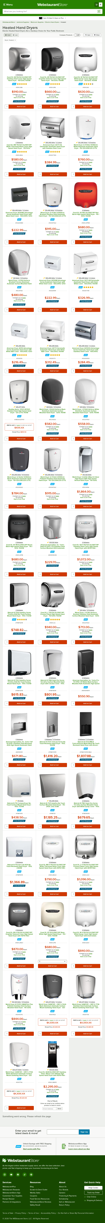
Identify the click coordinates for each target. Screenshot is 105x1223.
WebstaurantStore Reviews (40, 1202)
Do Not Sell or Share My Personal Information (76, 1213)
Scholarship (63, 1199)
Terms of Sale (8, 1213)
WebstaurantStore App (11, 1193)
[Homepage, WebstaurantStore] (52, 4)
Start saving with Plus (31, 1149)
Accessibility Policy (48, 1213)
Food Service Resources (40, 1199)
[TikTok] (25, 1175)
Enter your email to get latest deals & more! (28, 1131)
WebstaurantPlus (9, 1187)
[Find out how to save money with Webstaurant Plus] (14, 84)
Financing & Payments (68, 1196)
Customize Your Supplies (12, 1196)
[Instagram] (5, 1175)
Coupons (33, 1196)
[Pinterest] (31, 1175)
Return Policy (64, 1205)
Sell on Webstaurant (67, 1202)
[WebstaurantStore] (35, 1160)
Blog (32, 1187)
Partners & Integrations (12, 1202)
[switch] (77, 35)
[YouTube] (11, 1175)
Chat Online (91, 1197)
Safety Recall (35, 1205)
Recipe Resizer (9, 1199)
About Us (62, 1187)
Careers (62, 1193)
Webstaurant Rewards (11, 1190)
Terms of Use (33, 1213)
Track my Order (93, 1193)
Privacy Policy (20, 1213)
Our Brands (63, 1190)
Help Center (93, 1188)
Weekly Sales (35, 1193)
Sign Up (84, 1132)
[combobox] (52, 11)
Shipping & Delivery (94, 1200)
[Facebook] (18, 1175)
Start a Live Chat (19, 97)
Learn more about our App (79, 1149)
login (24, 94)
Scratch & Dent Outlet (38, 1190)
